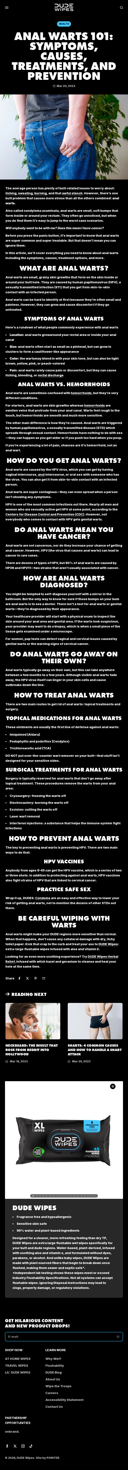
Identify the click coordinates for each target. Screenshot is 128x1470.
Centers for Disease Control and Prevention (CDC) (44, 514)
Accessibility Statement (64, 1400)
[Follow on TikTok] (31, 1446)
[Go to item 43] (91, 1195)
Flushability (54, 1365)
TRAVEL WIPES (16, 1365)
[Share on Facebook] (19, 978)
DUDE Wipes (108, 944)
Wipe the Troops (58, 1386)
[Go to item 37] (70, 1195)
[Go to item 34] (60, 1195)
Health (64, 23)
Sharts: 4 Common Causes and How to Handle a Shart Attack (95, 1049)
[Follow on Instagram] (23, 1446)
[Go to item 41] (84, 1195)
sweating (25, 193)
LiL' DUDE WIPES (17, 1372)
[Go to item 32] (53, 1195)
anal (41, 474)
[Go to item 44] (94, 1195)
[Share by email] (44, 978)
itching (11, 193)
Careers (51, 1393)
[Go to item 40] (81, 1195)
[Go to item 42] (88, 1195)
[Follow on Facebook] (7, 1446)
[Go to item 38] (74, 1195)
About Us (52, 1379)
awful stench (72, 193)
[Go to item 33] (57, 1195)
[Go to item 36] (67, 1195)
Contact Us (54, 1407)
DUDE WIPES (34, 1207)
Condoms (42, 898)
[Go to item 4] (43, 1195)
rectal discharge (51, 375)
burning (40, 193)
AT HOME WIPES (17, 1359)
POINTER (53, 1457)
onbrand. (12, 1431)
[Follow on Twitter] (15, 1446)
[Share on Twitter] (27, 978)
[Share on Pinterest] (35, 978)
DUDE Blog (53, 1372)
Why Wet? (53, 1359)
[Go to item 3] (39, 1195)
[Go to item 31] (50, 1195)
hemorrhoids (81, 393)
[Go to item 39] (77, 1195)
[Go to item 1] (33, 1195)
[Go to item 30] (46, 1195)
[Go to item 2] (36, 1195)
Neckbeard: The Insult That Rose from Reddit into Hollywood (31, 1049)
